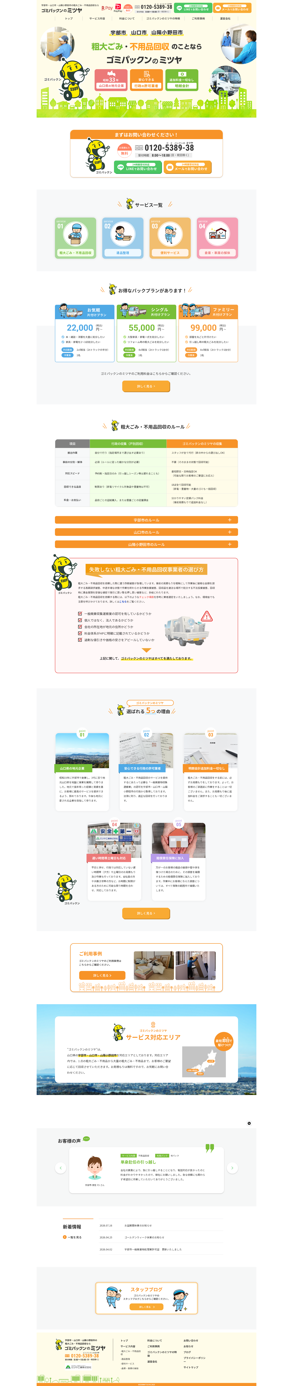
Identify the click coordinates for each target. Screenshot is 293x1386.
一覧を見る (75, 1237)
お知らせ (188, 1346)
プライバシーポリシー (195, 1359)
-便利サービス (127, 1363)
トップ (69, 18)
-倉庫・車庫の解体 (130, 1368)
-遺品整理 (125, 1358)
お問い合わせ (191, 1340)
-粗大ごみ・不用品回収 (131, 1353)
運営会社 (225, 18)
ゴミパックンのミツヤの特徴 (163, 18)
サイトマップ (191, 1367)
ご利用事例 (198, 18)
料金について (127, 18)
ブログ (187, 1352)
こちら (123, 601)
